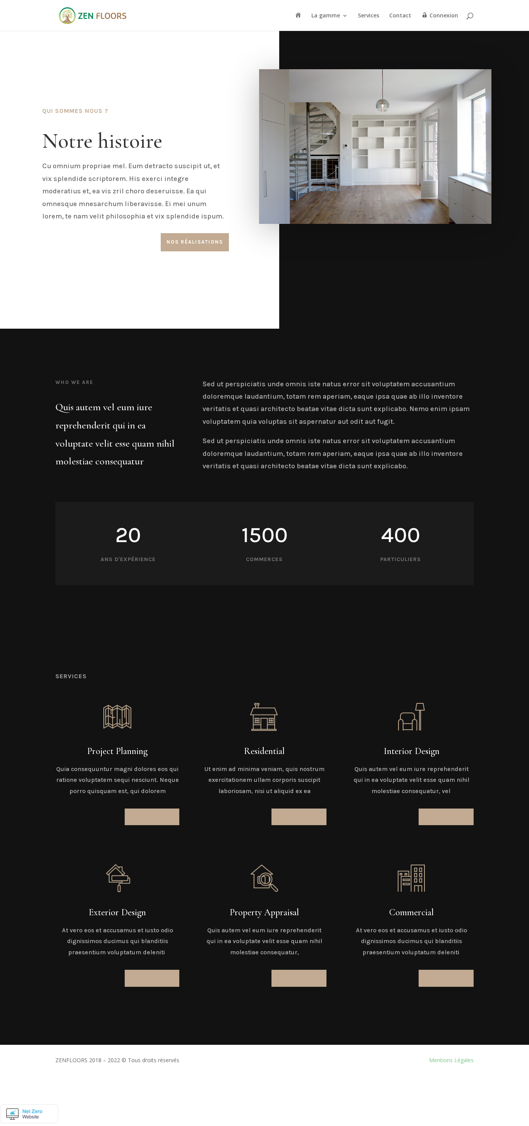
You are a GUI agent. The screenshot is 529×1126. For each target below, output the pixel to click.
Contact (400, 16)
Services (368, 16)
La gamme (325, 16)
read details (156, 817)
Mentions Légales (451, 1060)
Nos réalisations (195, 242)
